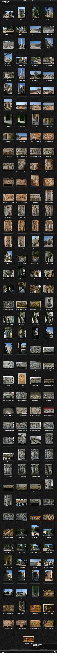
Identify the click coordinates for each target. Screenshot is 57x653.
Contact (39, 0)
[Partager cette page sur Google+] (53, 0)
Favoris (22, 0)
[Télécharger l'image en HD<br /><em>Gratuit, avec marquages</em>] (3, 18)
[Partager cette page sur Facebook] (51, 0)
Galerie (18, 0)
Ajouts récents (28, 0)
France (6, 650)
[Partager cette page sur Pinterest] (55, 0)
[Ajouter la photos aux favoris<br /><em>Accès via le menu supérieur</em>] (4, 18)
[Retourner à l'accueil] (6, 3)
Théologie (34, 0)
